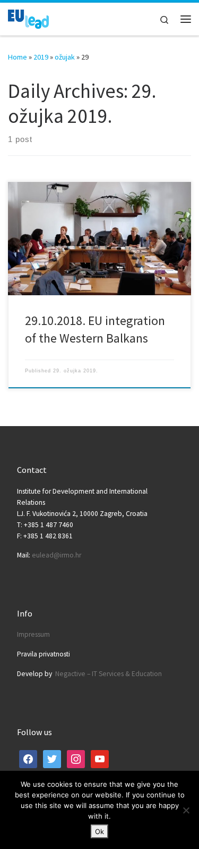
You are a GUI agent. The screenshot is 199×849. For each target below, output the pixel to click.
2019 (40, 57)
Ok (99, 831)
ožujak (65, 57)
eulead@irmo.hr (56, 555)
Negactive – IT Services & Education (108, 673)
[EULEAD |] (28, 17)
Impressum (33, 634)
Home (17, 57)
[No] (185, 810)
